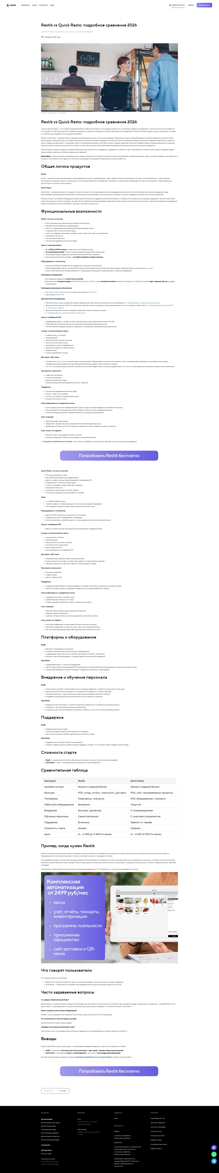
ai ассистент (45, 1145)
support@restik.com (158, 1118)
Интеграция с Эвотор (56, 308)
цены (34, 5)
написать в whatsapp (158, 1127)
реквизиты (118, 1143)
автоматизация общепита (50, 1136)
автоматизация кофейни (50, 1133)
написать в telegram (158, 1123)
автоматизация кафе (48, 1126)
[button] (214, 1147)
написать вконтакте (158, 1136)
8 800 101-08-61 (156, 1149)
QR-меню (49, 367)
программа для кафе (48, 1130)
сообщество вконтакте (159, 1144)
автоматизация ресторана (50, 1123)
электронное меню (48, 1159)
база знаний (82, 1130)
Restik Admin (91, 292)
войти (191, 5)
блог (79, 1119)
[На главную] (14, 5)
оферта (116, 1131)
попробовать (204, 5)
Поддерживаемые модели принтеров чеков (143, 303)
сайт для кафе (46, 1154)
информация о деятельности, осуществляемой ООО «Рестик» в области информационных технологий (126, 1162)
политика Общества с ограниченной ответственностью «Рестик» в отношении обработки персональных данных (127, 1150)
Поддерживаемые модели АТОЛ (161, 305)
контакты (43, 5)
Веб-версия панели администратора (59, 292)
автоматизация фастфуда (50, 1140)
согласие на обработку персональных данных (122, 1137)
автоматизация (46, 1119)
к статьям (62, 1091)
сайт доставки (61, 362)
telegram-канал (156, 1140)
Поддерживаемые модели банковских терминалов (66, 313)
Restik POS (60, 295)
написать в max (156, 1131)
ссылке (150, 268)
